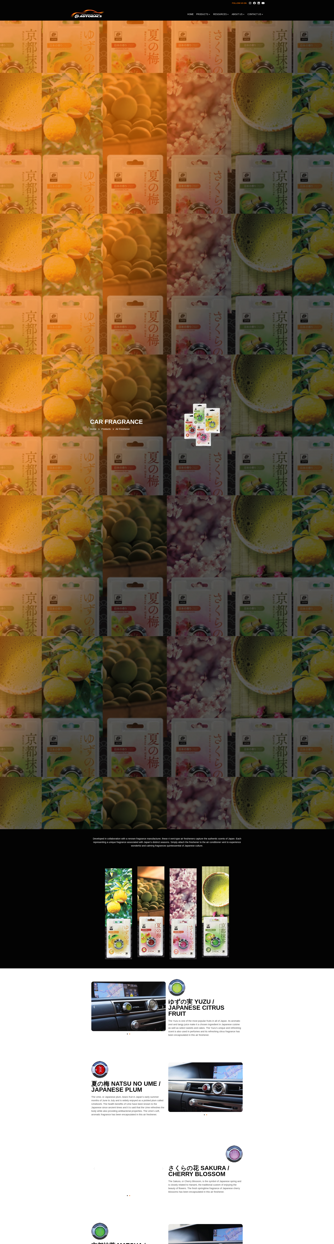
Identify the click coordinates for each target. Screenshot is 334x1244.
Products (202, 14)
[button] (94, 1007)
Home (190, 14)
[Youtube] (263, 3)
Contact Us (254, 14)
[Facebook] (254, 3)
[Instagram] (250, 3)
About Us (237, 14)
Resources (220, 14)
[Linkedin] (259, 3)
